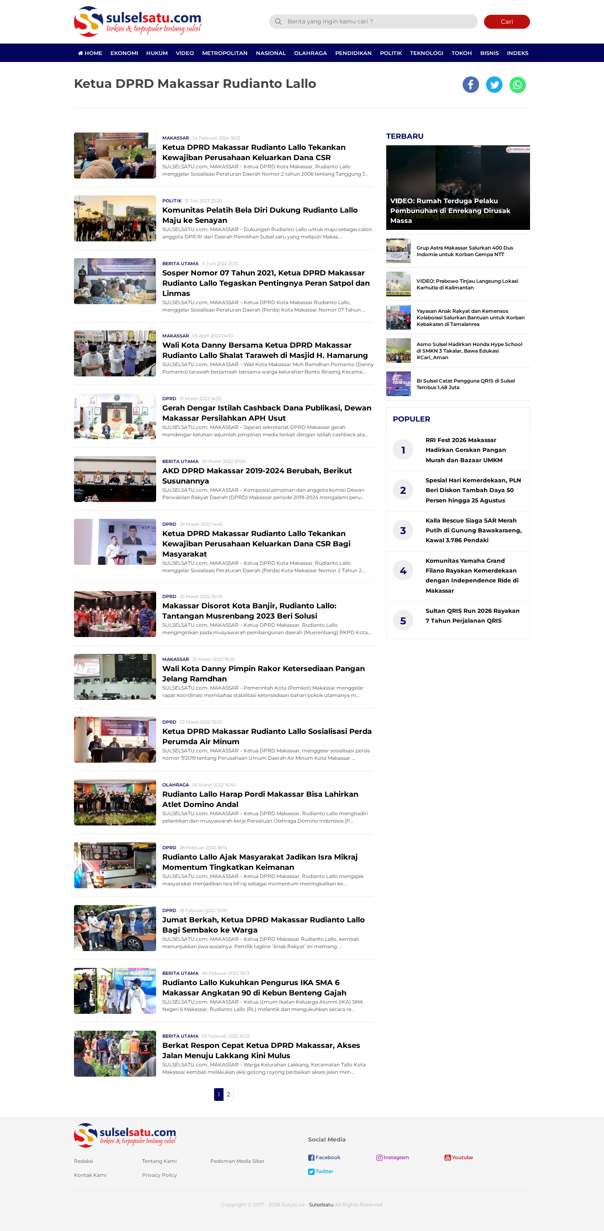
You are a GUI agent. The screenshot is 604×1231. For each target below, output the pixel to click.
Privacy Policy (159, 1175)
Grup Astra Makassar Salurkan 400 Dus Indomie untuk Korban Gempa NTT (465, 251)
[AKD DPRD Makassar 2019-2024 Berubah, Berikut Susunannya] (115, 478)
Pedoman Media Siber (237, 1161)
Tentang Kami (159, 1161)
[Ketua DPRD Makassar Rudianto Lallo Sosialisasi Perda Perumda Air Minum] (115, 739)
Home (92, 53)
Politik (391, 53)
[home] (125, 1135)
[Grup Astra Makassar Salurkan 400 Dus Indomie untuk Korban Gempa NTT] (398, 250)
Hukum (157, 53)
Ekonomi (124, 53)
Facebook (327, 1157)
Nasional (271, 53)
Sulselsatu (321, 1204)
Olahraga (310, 53)
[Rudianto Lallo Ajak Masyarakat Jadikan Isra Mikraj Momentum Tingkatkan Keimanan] (115, 865)
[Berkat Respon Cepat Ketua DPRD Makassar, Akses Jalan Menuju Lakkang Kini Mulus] (115, 1053)
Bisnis (489, 53)
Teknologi (426, 53)
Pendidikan (353, 53)
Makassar (175, 138)
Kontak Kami (90, 1175)
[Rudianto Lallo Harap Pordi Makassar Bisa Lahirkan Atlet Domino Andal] (115, 802)
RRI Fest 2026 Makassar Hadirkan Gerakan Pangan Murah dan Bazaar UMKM (466, 450)
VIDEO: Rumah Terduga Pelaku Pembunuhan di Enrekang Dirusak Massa (450, 211)
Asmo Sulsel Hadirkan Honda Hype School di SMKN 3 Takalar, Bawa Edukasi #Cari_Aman (469, 350)
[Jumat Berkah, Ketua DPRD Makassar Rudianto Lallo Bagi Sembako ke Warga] (115, 927)
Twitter (323, 1171)
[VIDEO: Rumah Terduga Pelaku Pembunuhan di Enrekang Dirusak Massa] (458, 185)
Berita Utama (180, 263)
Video (185, 53)
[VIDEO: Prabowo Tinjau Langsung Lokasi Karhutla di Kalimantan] (398, 283)
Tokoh (462, 53)
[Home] (138, 21)
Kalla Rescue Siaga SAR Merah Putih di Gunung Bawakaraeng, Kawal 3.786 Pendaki (474, 530)
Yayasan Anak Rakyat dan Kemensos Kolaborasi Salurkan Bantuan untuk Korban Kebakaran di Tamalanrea (471, 317)
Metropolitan (225, 53)
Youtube (462, 1157)
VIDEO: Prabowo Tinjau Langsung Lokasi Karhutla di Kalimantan (467, 284)
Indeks (517, 53)
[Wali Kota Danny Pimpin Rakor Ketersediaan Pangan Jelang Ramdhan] (115, 676)
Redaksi (83, 1161)
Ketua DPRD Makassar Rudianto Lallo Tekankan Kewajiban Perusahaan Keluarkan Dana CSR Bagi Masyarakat (256, 544)
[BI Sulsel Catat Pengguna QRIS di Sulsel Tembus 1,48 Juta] (398, 383)
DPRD (169, 398)
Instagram (396, 1157)
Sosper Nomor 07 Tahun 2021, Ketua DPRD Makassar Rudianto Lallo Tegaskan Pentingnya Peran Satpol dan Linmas (266, 283)
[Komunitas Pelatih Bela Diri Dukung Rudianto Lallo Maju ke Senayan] (115, 218)
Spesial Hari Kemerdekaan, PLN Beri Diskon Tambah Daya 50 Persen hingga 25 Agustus (473, 490)
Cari (507, 21)
